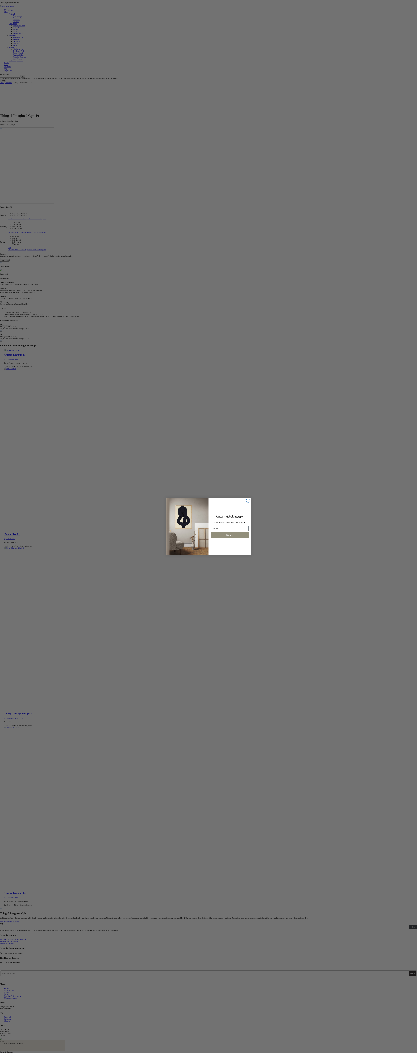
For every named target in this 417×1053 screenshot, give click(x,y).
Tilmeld (230, 535)
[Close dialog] (248, 500)
